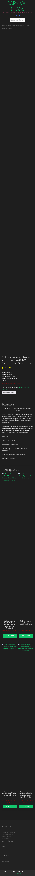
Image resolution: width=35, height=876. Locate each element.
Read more (10, 636)
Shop (7, 25)
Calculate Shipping (9, 392)
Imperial (23, 25)
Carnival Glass (17, 6)
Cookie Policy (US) (7, 841)
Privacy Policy (6, 836)
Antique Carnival (15, 25)
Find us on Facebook (8, 832)
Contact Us (5, 839)
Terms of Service (7, 834)
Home (3, 25)
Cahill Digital (17, 873)
